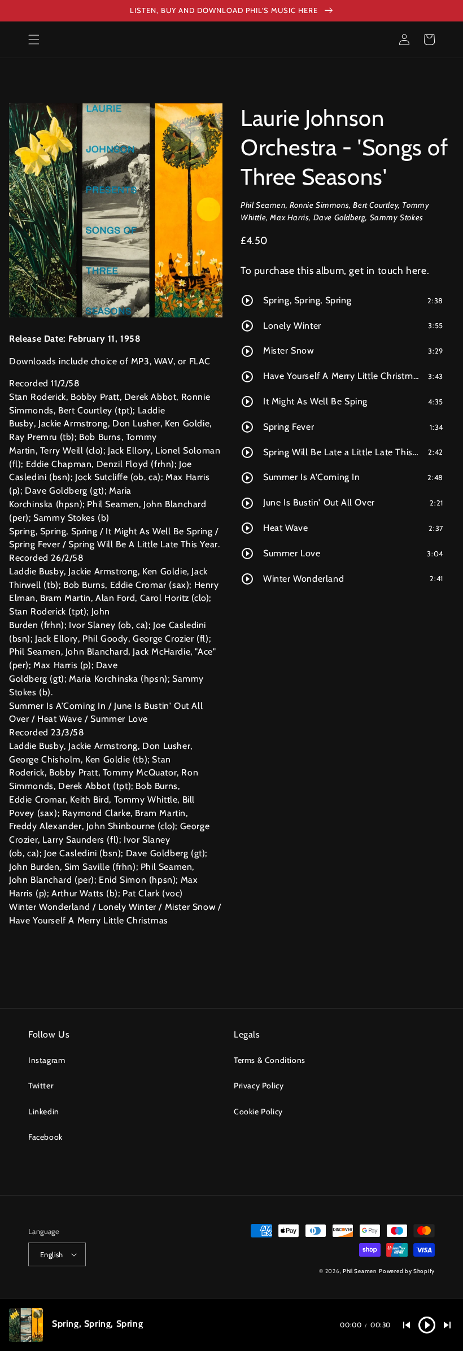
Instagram (46, 1060)
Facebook (45, 1137)
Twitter (40, 1085)
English (51, 1254)
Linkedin (43, 1111)
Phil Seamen (360, 1271)
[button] (33, 39)
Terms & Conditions (269, 1060)
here (416, 270)
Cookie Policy (258, 1111)
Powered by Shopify (407, 1271)
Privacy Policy (258, 1085)
